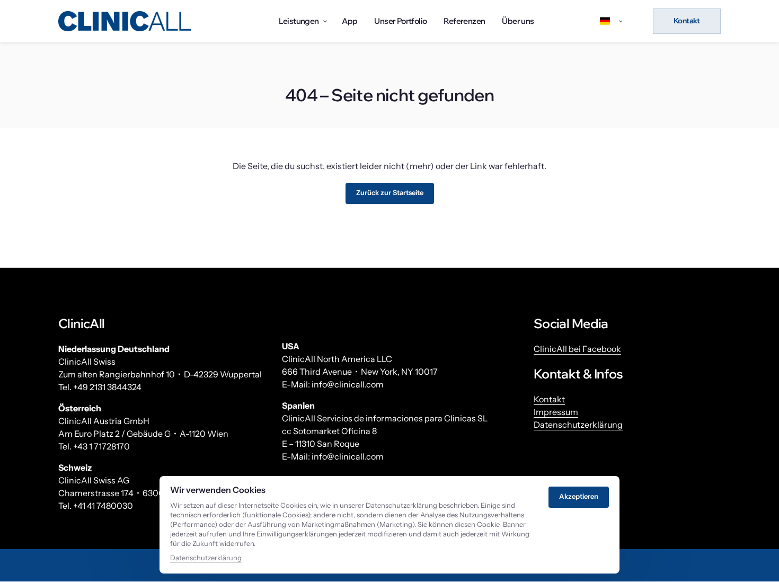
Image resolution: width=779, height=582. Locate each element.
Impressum (556, 412)
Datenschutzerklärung (578, 424)
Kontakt (549, 399)
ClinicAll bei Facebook (577, 348)
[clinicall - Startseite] (124, 21)
